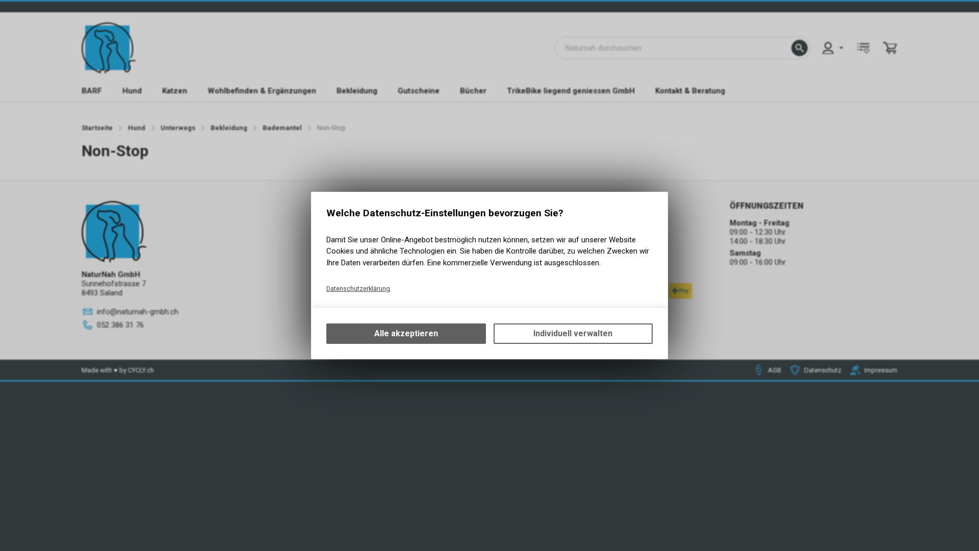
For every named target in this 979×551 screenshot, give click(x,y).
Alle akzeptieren (406, 333)
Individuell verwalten (572, 333)
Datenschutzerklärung (358, 288)
